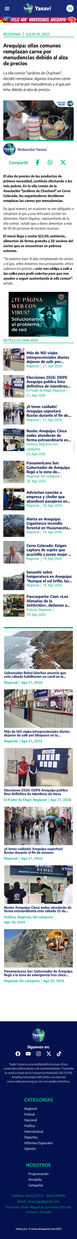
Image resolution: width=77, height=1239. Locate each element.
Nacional (30, 1120)
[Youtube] (28, 1054)
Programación (38, 1174)
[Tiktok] (59, 1054)
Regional (12, 34)
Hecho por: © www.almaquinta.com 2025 (38, 1228)
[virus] (39, 335)
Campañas (35, 1185)
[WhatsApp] (50, 162)
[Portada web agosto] (38, 21)
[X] (63, 162)
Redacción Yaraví (32, 149)
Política (29, 1126)
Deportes (31, 1137)
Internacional (33, 1131)
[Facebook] (37, 162)
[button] (7, 8)
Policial (29, 1114)
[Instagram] (38, 1054)
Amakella (35, 1179)
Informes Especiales (38, 1143)
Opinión (30, 1149)
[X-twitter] (49, 1054)
